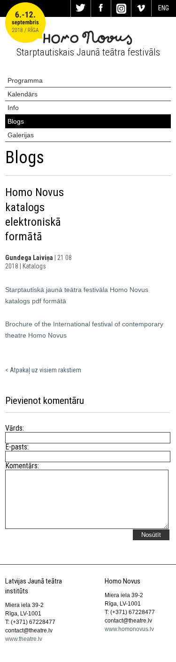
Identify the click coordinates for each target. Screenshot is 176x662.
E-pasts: (17, 447)
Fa (101, 8)
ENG (163, 8)
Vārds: (14, 428)
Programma (25, 80)
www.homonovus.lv (129, 629)
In (121, 8)
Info (13, 107)
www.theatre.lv (23, 639)
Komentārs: (17, 466)
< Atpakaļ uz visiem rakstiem (43, 370)
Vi (141, 8)
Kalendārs (23, 94)
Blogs (16, 121)
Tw (81, 8)
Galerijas (21, 135)
